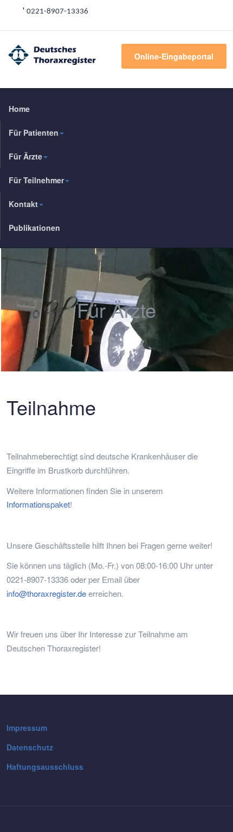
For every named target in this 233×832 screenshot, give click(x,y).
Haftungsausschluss (45, 766)
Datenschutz (30, 747)
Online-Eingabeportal (173, 56)
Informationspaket (38, 504)
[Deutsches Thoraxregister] (29, 55)
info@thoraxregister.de (46, 593)
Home (19, 108)
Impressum (27, 727)
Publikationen (34, 227)
